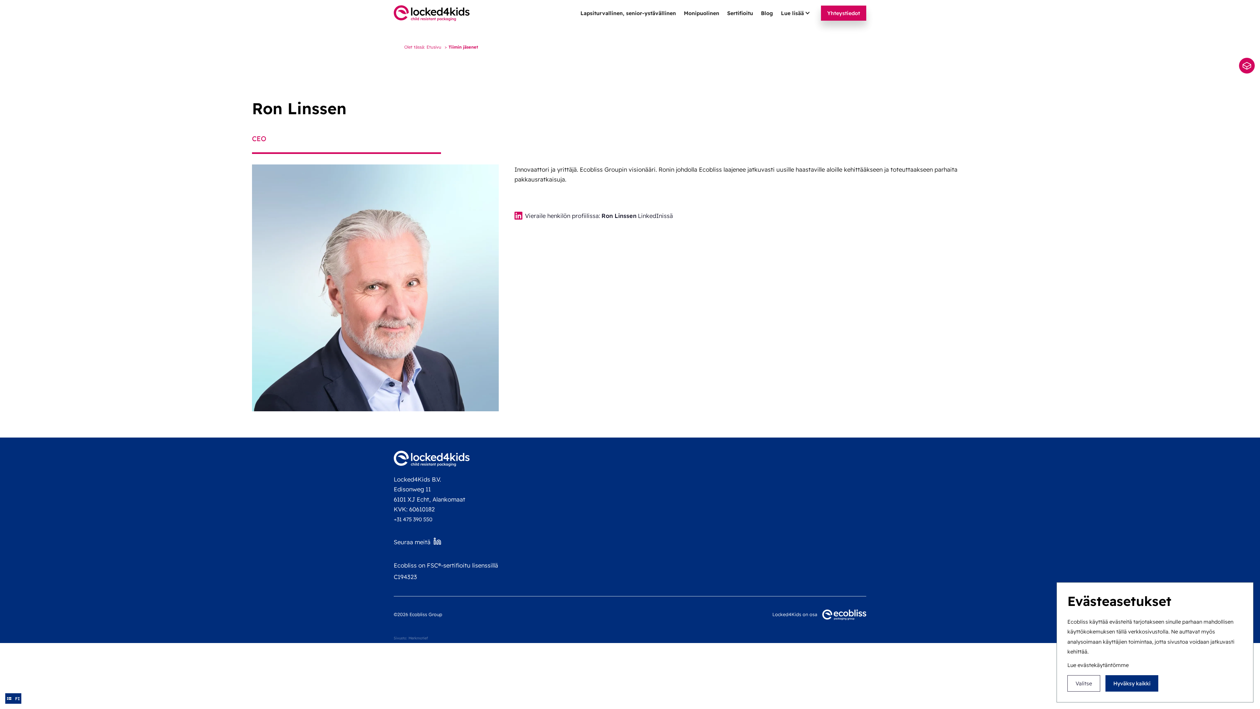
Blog (767, 13)
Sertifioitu (740, 13)
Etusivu (434, 47)
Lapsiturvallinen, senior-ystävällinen (628, 13)
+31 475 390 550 (413, 519)
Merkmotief (418, 638)
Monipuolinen (701, 13)
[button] (796, 13)
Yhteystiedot (843, 13)
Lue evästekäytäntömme (1098, 665)
